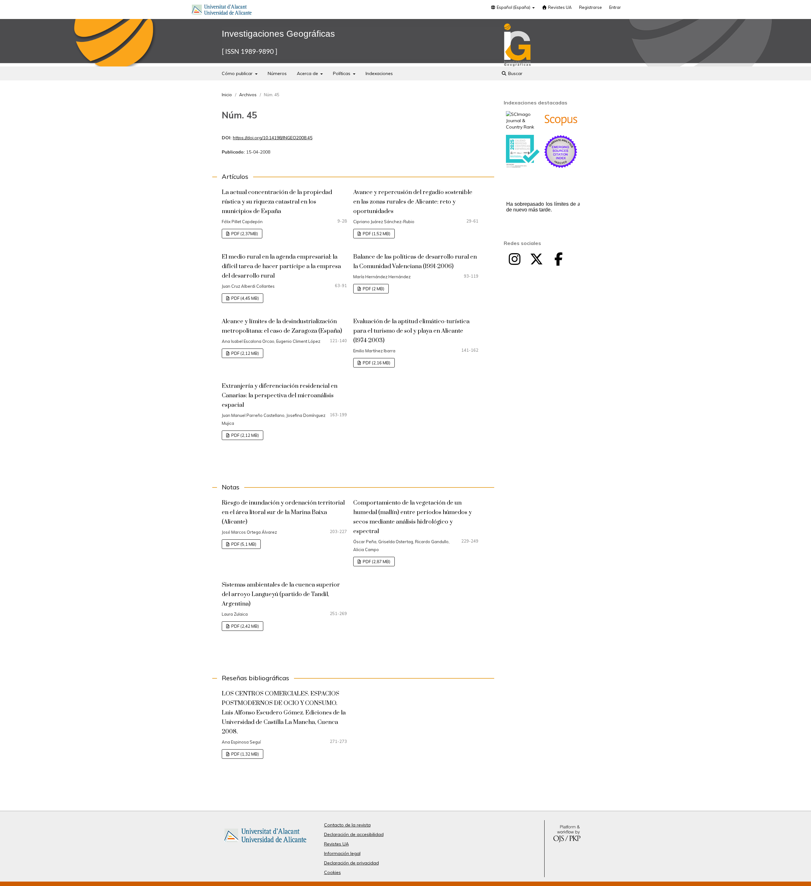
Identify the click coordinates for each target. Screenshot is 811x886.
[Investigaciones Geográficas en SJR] (523, 127)
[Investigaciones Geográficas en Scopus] (561, 124)
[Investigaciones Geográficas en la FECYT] (523, 166)
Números (277, 73)
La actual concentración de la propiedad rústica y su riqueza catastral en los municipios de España (277, 202)
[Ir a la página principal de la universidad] (221, 11)
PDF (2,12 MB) (244, 353)
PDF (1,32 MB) (244, 754)
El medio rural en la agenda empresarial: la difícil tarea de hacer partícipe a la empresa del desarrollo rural (281, 266)
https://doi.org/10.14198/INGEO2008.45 (272, 138)
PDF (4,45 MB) (244, 298)
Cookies (332, 872)
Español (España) (513, 7)
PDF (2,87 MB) (376, 561)
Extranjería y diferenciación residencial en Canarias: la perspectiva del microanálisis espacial (279, 395)
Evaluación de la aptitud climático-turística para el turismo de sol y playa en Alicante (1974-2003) (411, 331)
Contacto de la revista (347, 825)
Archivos (248, 94)
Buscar (514, 73)
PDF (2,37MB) (244, 233)
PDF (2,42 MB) (244, 626)
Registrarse (590, 7)
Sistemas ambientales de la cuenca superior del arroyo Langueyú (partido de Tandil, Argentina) (281, 594)
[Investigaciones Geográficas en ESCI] (561, 166)
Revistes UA (559, 7)
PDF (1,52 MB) (376, 233)
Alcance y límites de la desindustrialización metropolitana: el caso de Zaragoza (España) (282, 326)
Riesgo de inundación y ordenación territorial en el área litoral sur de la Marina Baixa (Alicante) (283, 512)
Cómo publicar (238, 73)
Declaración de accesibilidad (354, 834)
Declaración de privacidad (351, 863)
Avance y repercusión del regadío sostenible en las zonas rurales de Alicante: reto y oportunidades (412, 202)
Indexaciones (379, 73)
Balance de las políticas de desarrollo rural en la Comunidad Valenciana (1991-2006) (415, 261)
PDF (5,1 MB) (243, 544)
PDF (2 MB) (373, 288)
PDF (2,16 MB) (376, 362)
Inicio (227, 94)
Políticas (342, 73)
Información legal (342, 853)
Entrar (615, 7)
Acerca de (308, 73)
